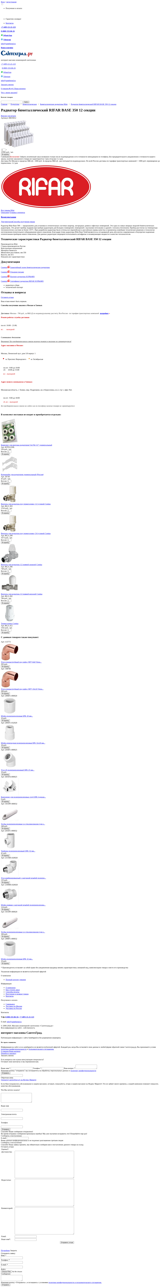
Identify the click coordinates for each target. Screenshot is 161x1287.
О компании (11, 988)
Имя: (3, 1255)
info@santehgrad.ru (8, 44)
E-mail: (3, 1138)
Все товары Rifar (7, 210)
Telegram (7, 40)
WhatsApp (7, 35)
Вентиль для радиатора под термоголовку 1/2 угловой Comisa (26, 504)
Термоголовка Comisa (9, 624)
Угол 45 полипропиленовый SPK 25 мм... (17, 770)
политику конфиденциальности (83, 1071)
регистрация (11, 2)
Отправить (5, 1285)
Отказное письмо (17, 272)
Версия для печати (8, 116)
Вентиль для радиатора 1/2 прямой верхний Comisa (21, 594)
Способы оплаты (12, 992)
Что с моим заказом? (9, 93)
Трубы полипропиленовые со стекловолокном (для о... (23, 824)
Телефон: (5, 1260)
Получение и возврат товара (17, 994)
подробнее (104, 313)
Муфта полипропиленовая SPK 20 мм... (17, 716)
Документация (7, 222)
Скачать (4, 267)
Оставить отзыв (7, 297)
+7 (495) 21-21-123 (8, 27)
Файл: (3, 1269)
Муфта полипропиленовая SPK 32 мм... (17, 959)
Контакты (10, 23)
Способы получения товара (24, 222)
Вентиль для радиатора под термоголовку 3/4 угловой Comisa (26, 533)
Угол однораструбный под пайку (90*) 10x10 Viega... (22, 689)
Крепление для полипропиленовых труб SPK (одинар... (23, 797)
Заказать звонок (7, 85)
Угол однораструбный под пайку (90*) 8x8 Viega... (21, 662)
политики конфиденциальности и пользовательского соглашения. (75, 1282)
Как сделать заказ (13, 990)
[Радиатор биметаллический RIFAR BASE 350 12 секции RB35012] (18, 148)
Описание (5, 212)
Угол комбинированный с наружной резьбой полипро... (23, 878)
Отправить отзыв (67, 1242)
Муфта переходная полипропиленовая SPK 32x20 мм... (23, 743)
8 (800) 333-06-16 (8, 31)
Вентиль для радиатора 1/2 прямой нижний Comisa (21, 565)
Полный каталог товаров (16, 980)
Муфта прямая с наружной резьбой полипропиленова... (23, 905)
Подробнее (5, 1251)
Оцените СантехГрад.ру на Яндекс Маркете (18, 1080)
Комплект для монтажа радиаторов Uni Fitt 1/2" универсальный (26, 445)
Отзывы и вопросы (17, 212)
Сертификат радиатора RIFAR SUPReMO (27, 281)
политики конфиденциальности (14, 1049)
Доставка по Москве (14, 1006)
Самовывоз (10, 1004)
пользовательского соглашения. (41, 1049)
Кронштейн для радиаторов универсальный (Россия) (22, 475)
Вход (3, 2)
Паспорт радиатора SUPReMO (22, 277)
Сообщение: (6, 1274)
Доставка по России (14, 1008)
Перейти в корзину (8, 1053)
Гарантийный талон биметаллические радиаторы (30, 267)
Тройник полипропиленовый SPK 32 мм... (18, 851)
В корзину (5, 154)
